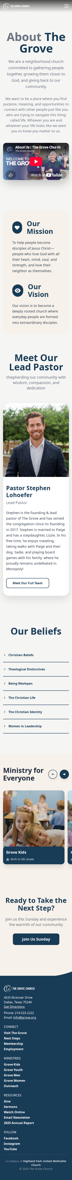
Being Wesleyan (20, 683)
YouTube (10, 1149)
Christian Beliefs (21, 655)
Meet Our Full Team (28, 583)
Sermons (10, 1107)
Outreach (11, 1086)
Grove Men (12, 1075)
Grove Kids (12, 1064)
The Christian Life (21, 698)
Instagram (12, 1144)
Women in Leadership (25, 726)
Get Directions (14, 1007)
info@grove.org (24, 1017)
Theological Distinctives (26, 669)
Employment (13, 1049)
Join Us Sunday (36, 939)
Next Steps (12, 1038)
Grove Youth (13, 1070)
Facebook (11, 1138)
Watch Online (14, 1112)
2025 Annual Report (19, 1123)
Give (7, 1101)
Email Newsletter (17, 1117)
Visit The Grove (15, 1033)
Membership (13, 1044)
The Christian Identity (25, 712)
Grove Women (14, 1080)
